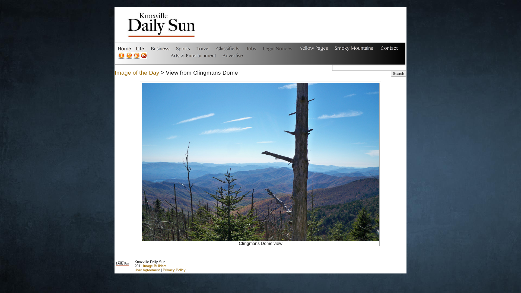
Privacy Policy (174, 270)
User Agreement (147, 270)
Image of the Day (137, 72)
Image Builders (155, 266)
